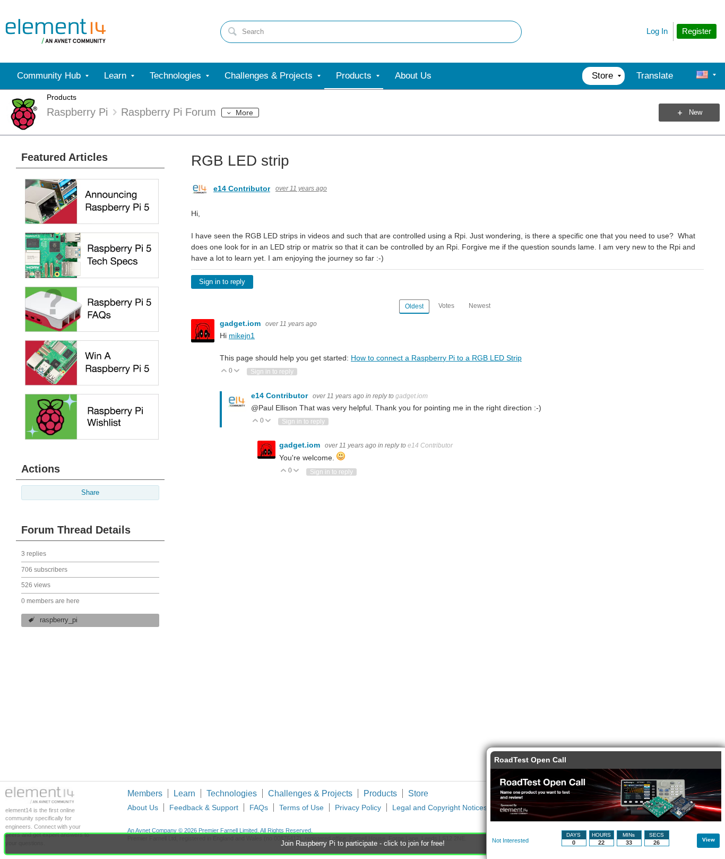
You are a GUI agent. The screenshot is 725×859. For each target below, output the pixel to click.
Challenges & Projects (310, 793)
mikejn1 (242, 335)
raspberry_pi (58, 620)
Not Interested (510, 840)
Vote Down (236, 371)
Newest (479, 306)
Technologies (231, 793)
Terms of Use (301, 807)
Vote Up (224, 371)
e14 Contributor (241, 188)
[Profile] (702, 76)
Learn (184, 793)
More (244, 112)
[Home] (55, 31)
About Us (142, 807)
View (708, 840)
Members (144, 793)
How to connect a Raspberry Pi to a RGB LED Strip (436, 358)
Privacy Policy (358, 807)
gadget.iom (241, 323)
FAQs (258, 807)
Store (418, 793)
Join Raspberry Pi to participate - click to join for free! (363, 843)
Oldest (414, 306)
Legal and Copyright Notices (439, 807)
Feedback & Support (203, 807)
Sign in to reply (222, 282)
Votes (446, 306)
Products (61, 97)
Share (90, 492)
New (695, 112)
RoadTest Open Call (530, 759)
